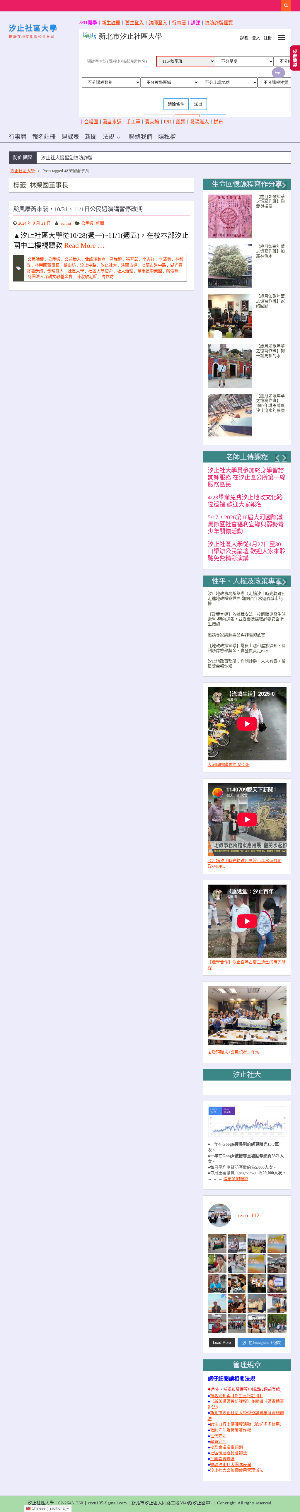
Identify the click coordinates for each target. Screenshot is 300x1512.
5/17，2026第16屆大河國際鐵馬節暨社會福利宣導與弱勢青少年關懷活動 (246, 524)
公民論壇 (36, 259)
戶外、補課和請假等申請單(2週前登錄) (246, 1389)
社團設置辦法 (222, 1459)
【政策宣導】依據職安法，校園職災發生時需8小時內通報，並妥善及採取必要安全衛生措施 (247, 619)
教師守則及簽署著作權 (230, 1430)
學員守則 (218, 1441)
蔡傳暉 (172, 271)
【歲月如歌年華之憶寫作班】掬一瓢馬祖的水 (270, 351)
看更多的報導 (236, 1179)
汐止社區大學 (33, 28)
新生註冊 (111, 22)
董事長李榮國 (149, 271)
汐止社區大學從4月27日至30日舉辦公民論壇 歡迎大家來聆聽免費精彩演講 (246, 551)
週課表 (70, 137)
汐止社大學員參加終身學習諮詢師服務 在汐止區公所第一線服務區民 (246, 477)
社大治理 (125, 271)
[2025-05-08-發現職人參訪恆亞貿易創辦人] (257, 1303)
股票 (180, 121)
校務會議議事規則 (226, 1447)
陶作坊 (107, 276)
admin (66, 223)
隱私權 (167, 137)
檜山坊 (70, 265)
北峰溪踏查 (95, 259)
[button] (277, 185)
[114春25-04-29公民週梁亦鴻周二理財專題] (257, 1323)
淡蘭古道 (129, 265)
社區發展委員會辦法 (228, 1453)
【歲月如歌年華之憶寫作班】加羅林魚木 (270, 251)
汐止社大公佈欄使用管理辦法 (236, 1470)
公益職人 (72, 259)
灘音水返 (112, 121)
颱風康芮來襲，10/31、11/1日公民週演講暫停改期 (78, 209)
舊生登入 (134, 22)
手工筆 (133, 121)
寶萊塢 (152, 121)
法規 (108, 137)
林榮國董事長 (47, 265)
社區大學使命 (100, 271)
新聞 (91, 137)
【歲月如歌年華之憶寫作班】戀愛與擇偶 (270, 201)
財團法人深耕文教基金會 (50, 276)
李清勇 (165, 259)
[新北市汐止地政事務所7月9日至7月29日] (217, 1243)
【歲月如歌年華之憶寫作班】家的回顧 (270, 301)
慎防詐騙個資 (219, 22)
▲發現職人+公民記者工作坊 (233, 1052)
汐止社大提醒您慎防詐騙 (67, 157)
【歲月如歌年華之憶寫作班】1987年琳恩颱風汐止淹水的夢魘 (270, 403)
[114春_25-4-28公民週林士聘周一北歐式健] (237, 1323)
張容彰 (132, 259)
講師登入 (158, 22)
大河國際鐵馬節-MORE (229, 764)
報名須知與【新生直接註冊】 (236, 1396)
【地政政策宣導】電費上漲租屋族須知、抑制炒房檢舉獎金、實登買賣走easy (247, 648)
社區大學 (76, 271)
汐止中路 (88, 265)
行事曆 (179, 22)
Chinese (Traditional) (48, 1508)
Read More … (84, 245)
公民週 (87, 223)
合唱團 (91, 121)
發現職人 (199, 121)
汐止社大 (108, 265)
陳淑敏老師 (87, 276)
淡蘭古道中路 (154, 265)
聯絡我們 (140, 137)
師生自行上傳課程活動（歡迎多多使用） (247, 1424)
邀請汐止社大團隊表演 (230, 1464)
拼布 (218, 121)
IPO (167, 121)
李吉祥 (148, 259)
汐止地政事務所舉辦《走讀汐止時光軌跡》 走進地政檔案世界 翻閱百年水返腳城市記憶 (247, 598)
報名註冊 (44, 137)
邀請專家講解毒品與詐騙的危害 (236, 635)
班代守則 (218, 1436)
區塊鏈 (116, 259)
